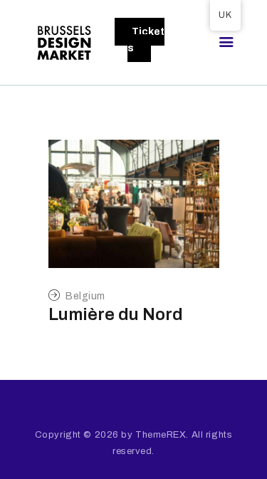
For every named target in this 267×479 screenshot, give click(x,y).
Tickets (145, 39)
